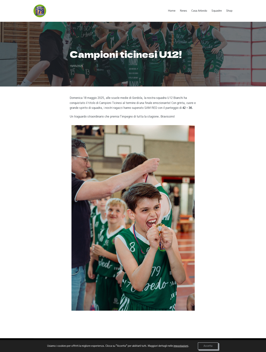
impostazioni (181, 346)
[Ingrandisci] (190, 130)
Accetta (208, 346)
